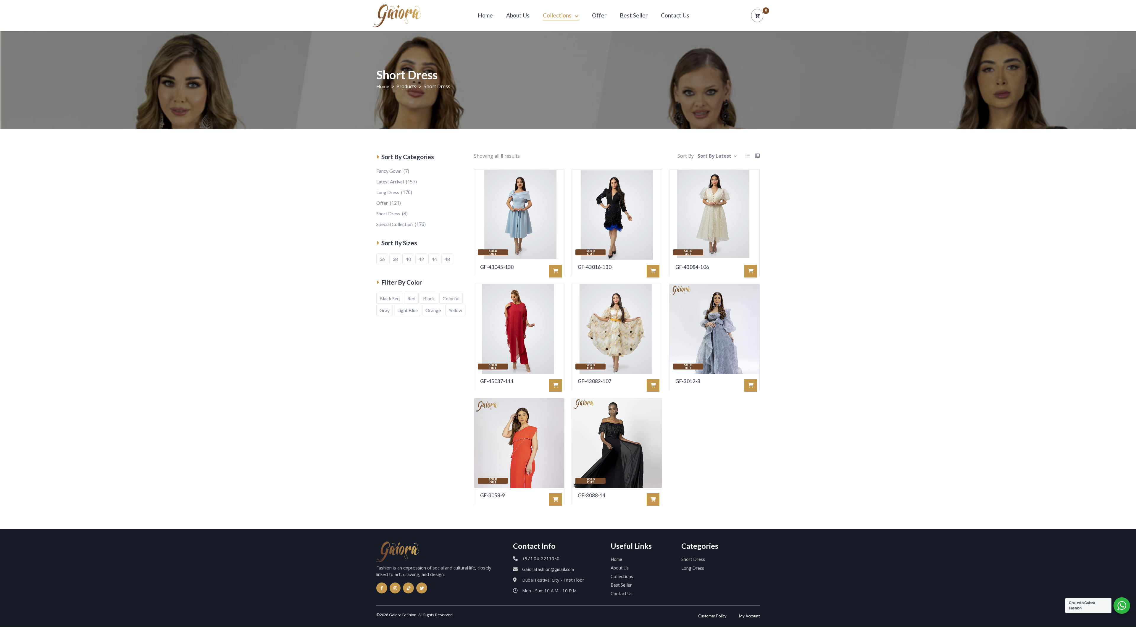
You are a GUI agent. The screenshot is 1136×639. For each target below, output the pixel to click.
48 (447, 259)
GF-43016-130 (594, 267)
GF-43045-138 (497, 267)
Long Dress (387, 192)
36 (382, 259)
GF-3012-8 (687, 381)
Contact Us (675, 15)
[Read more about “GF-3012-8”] (750, 385)
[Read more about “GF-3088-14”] (653, 499)
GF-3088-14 (592, 495)
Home (485, 15)
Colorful (451, 298)
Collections (557, 15)
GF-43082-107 (594, 381)
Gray (385, 310)
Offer (599, 15)
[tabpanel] (617, 341)
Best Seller (634, 15)
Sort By (685, 156)
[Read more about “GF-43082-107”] (653, 385)
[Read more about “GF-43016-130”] (653, 271)
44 (434, 259)
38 (395, 259)
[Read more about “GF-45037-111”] (555, 385)
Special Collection (394, 224)
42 (421, 259)
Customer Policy (712, 616)
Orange (433, 310)
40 (408, 259)
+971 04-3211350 (540, 558)
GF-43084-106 (692, 267)
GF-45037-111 (497, 381)
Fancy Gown (388, 171)
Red (411, 298)
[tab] (748, 155)
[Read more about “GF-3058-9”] (555, 499)
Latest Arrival (390, 181)
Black (429, 298)
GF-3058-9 (492, 495)
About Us (518, 15)
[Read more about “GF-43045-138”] (555, 271)
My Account (749, 616)
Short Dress (388, 213)
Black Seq (390, 298)
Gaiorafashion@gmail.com (548, 569)
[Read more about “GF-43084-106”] (750, 271)
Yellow (455, 310)
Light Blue (407, 310)
